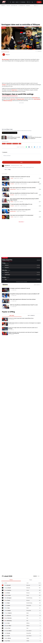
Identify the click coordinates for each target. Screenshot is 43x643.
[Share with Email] (40, 147)
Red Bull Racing (9, 143)
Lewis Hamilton (37, 99)
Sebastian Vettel (20, 99)
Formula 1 (4, 84)
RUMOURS (28, 5)
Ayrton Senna (35, 97)
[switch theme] (32, 2)
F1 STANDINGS (22, 2)
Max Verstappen (5, 59)
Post (21, 162)
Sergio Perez (14, 90)
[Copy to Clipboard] (37, 147)
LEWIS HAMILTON (14, 5)
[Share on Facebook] (29, 147)
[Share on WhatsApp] (26, 147)
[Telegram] (34, 147)
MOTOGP (8, 5)
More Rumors (37, 284)
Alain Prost (12, 99)
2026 (38, 576)
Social (20, 143)
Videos (3, 27)
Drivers (11, 579)
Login (39, 2)
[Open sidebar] (10, 2)
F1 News (11, 178)
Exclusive (12, 183)
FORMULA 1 (3, 5)
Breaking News (13, 189)
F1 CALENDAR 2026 (21, 5)
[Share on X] (32, 147)
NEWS (13, 2)
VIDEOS (17, 2)
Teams (30, 580)
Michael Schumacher (8, 100)
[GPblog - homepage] (4, 2)
